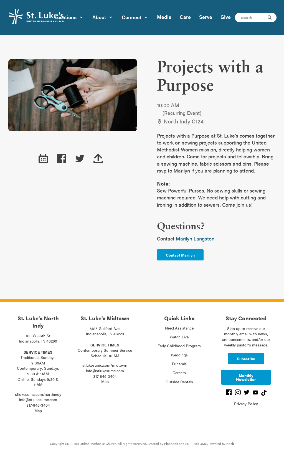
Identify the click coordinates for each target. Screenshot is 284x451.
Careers (179, 372)
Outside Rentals (179, 381)
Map (38, 410)
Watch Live (179, 336)
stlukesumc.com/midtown (104, 365)
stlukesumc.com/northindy (38, 394)
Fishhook (171, 443)
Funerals (179, 363)
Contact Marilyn (180, 255)
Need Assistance (179, 328)
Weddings (179, 355)
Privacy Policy (246, 403)
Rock (230, 443)
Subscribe (246, 358)
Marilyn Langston (195, 238)
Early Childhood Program (179, 345)
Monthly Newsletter (246, 377)
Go (270, 17)
